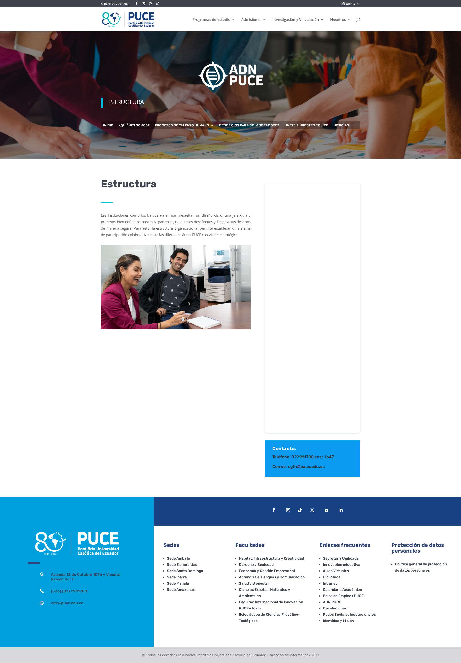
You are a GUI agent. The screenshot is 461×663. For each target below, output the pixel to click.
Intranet (330, 583)
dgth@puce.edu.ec (306, 466)
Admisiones (251, 20)
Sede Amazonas (181, 589)
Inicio (108, 125)
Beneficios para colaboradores (249, 125)
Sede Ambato (178, 558)
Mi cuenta (348, 4)
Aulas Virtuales (336, 571)
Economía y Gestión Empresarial (267, 571)
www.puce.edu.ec (67, 603)
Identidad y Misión (338, 621)
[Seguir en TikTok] (300, 510)
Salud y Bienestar (254, 583)
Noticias (341, 125)
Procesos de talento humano (182, 125)
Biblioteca (331, 577)
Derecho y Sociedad (256, 564)
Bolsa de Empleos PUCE (343, 596)
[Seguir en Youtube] (326, 510)
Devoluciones (335, 608)
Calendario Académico (342, 589)
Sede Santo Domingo (185, 571)
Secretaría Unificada (341, 558)
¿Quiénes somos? (134, 125)
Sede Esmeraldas (182, 564)
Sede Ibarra (177, 577)
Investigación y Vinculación (295, 20)
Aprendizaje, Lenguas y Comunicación (272, 577)
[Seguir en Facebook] (273, 510)
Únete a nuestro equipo (306, 125)
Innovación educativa (341, 564)
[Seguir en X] (144, 3)
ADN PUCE (332, 602)
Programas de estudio (211, 20)
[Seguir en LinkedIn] (341, 510)
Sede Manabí (178, 583)
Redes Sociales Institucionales (349, 614)
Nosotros (338, 20)
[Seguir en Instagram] (288, 510)
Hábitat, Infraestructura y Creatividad (271, 558)
